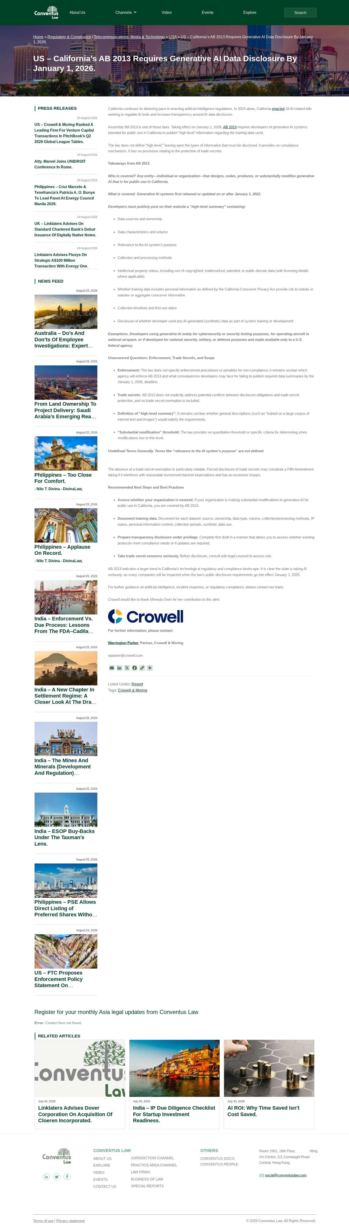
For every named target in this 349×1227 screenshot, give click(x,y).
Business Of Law (147, 1179)
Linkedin (46, 1176)
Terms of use (43, 1221)
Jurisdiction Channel (152, 1158)
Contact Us (104, 1186)
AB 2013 (229, 127)
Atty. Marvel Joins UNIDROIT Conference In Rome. (60, 164)
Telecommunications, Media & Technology (129, 37)
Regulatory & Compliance (69, 37)
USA (173, 37)
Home (38, 37)
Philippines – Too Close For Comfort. (63, 478)
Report (137, 684)
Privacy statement (70, 1221)
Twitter (56, 1176)
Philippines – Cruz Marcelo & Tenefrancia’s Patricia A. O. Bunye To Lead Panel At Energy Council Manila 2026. (64, 195)
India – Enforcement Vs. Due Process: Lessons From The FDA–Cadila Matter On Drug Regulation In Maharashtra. (63, 634)
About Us (102, 1158)
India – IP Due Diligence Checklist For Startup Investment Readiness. (174, 1114)
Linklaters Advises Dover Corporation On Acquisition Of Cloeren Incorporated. (75, 1114)
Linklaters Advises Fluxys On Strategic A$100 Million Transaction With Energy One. (61, 260)
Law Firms (140, 1172)
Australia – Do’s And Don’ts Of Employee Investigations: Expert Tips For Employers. (61, 342)
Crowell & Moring (132, 690)
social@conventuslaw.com (286, 1175)
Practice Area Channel (154, 1165)
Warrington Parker (123, 643)
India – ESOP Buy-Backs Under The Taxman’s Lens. (64, 837)
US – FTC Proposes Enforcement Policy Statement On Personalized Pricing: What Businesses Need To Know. (62, 988)
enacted (278, 109)
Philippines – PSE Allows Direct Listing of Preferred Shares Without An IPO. (65, 911)
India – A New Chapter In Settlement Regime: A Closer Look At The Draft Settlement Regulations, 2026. (64, 702)
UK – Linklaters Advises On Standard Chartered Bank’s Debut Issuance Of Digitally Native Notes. (65, 229)
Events (100, 1179)
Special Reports (147, 1186)
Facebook (67, 1176)
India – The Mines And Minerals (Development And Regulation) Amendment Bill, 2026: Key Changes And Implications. (62, 776)
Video (98, 1172)
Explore (101, 1165)
